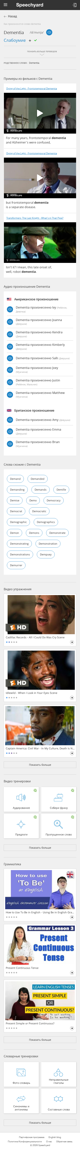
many (15, 138)
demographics (46, 522)
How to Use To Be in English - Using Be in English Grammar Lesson (40, 912)
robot (17, 272)
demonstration (48, 543)
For (8, 138)
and (8, 142)
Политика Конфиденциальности (25, 1141)
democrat (16, 511)
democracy (53, 500)
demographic (18, 522)
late (36, 267)
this (30, 267)
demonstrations (20, 554)
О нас (49, 1141)
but (8, 202)
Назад (12, 16)
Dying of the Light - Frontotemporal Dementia (31, 88)
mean (22, 267)
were (32, 142)
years (24, 138)
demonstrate (57, 533)
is (7, 207)
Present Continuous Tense (22, 968)
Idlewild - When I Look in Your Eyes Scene (31, 693)
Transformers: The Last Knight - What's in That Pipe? (34, 218)
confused (43, 142)
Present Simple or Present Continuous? (30, 1023)
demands (41, 489)
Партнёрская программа (31, 1137)
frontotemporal (40, 138)
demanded (37, 479)
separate (17, 207)
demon (14, 533)
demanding (17, 489)
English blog (55, 1137)
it (14, 267)
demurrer (16, 565)
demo (33, 500)
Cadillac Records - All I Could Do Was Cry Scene (35, 637)
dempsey (46, 554)
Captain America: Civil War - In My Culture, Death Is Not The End (40, 748)
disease (30, 207)
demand (15, 479)
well (8, 272)
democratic (39, 511)
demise (14, 500)
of (49, 267)
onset (43, 267)
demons (34, 533)
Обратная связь (64, 1141)
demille (61, 489)
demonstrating (19, 543)
